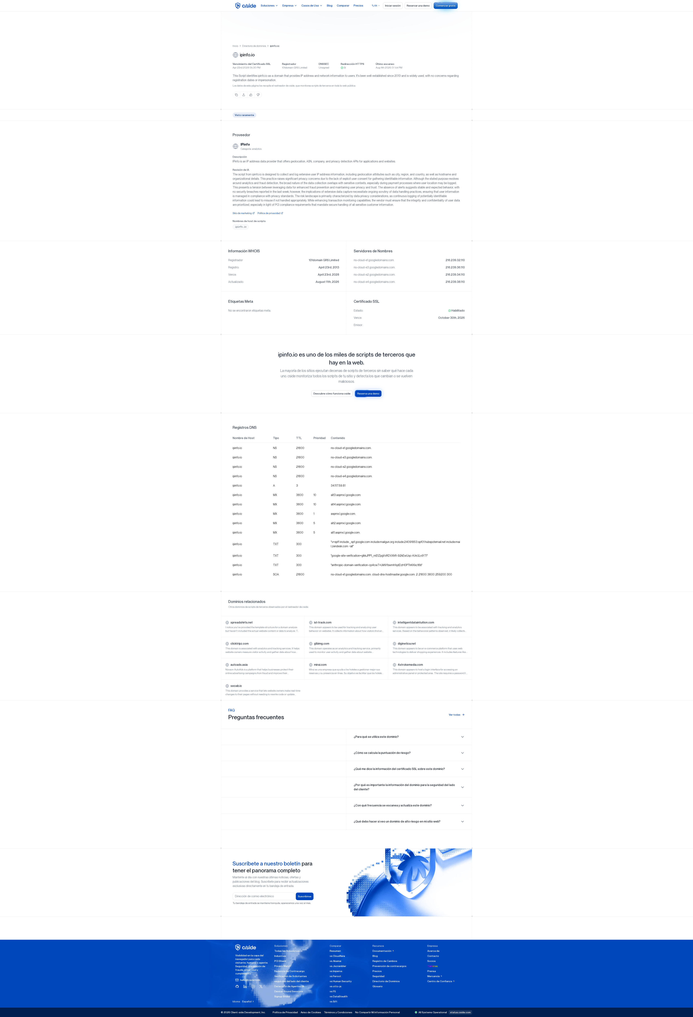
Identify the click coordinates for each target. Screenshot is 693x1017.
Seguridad (378, 976)
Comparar (343, 5)
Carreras (432, 966)
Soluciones (267, 5)
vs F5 (333, 991)
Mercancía (433, 976)
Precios (358, 5)
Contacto (433, 956)
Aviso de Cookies (311, 1012)
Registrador (289, 63)
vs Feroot (335, 976)
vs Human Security (341, 981)
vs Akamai (335, 961)
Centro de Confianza (440, 981)
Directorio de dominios (254, 45)
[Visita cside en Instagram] (253, 986)
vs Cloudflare (337, 956)
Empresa (287, 5)
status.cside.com (460, 1012)
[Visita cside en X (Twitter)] (261, 986)
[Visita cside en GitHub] (237, 986)
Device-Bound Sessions (288, 991)
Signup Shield (282, 996)
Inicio (235, 45)
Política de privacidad (269, 213)
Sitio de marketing (242, 213)
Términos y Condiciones (338, 1012)
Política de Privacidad (285, 1012)
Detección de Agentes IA (289, 986)
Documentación (382, 950)
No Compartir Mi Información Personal (377, 1012)
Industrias (280, 956)
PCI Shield (280, 961)
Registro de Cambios (384, 961)
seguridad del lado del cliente (291, 981)
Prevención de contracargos (389, 966)
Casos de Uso (310, 5)
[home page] (246, 5)
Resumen (335, 950)
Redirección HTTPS (352, 63)
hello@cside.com (250, 980)
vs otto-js (335, 986)
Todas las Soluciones (287, 950)
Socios (431, 961)
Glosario (377, 986)
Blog (329, 5)
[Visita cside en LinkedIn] (245, 986)
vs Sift (333, 1001)
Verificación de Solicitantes (290, 976)
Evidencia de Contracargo (289, 971)
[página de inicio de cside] (246, 947)
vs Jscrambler (338, 966)
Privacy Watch (282, 966)
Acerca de (433, 950)
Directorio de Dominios (386, 981)
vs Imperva (336, 971)
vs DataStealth (339, 996)
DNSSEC (324, 63)
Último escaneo (385, 63)
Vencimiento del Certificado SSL (252, 63)
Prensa (431, 971)
